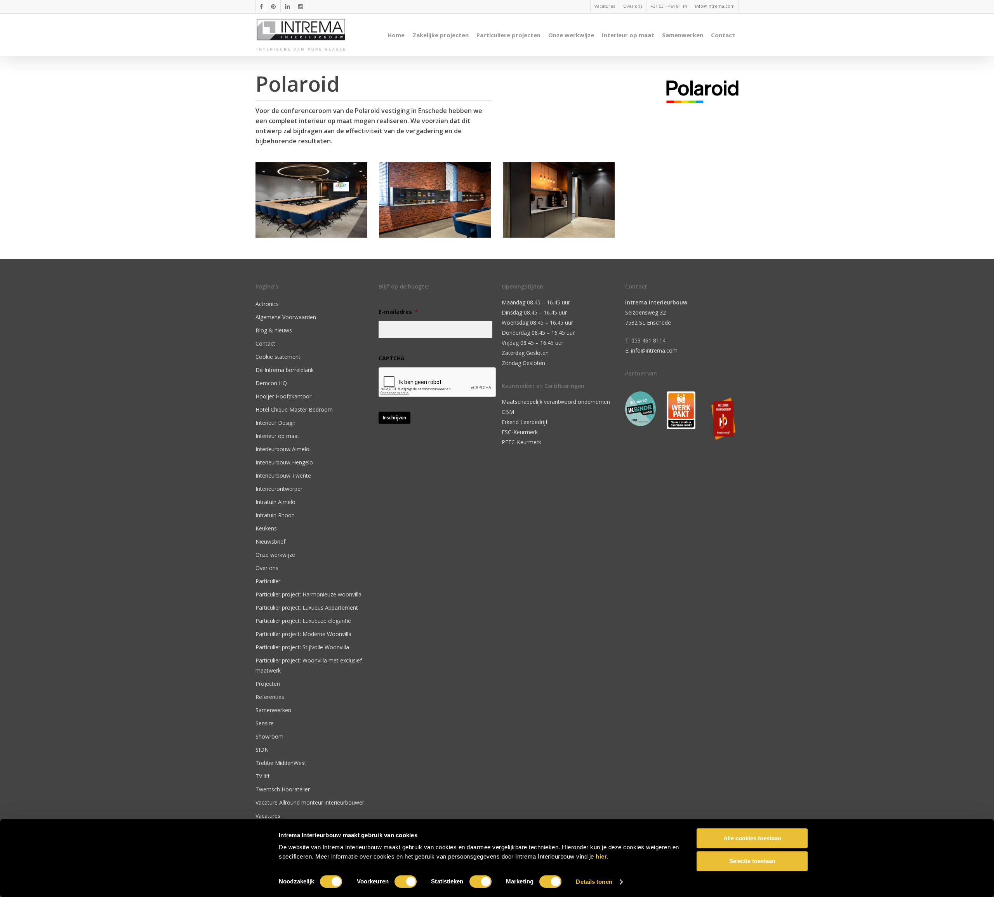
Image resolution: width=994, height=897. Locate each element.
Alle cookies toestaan (752, 838)
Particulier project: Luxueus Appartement (306, 607)
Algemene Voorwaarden (285, 317)
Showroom (269, 736)
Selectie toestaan (752, 861)
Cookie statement (278, 356)
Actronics (267, 304)
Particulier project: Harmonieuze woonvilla (308, 594)
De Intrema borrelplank (284, 370)
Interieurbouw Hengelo (284, 462)
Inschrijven (394, 417)
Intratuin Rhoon (275, 515)
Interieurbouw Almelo (282, 449)
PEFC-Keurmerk (521, 442)
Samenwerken (273, 710)
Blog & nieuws (273, 330)
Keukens (266, 528)
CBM (508, 411)
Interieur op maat (277, 436)
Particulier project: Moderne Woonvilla (303, 634)
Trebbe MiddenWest (280, 763)
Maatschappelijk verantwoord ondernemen (556, 401)
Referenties (269, 697)
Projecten (267, 683)
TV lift (262, 776)
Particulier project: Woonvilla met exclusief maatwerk (308, 665)
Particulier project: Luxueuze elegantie (303, 620)
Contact (265, 343)
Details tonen (594, 881)
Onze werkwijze (275, 554)
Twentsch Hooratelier (282, 789)
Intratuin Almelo (275, 502)
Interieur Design (275, 422)
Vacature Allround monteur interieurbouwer (309, 802)
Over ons (266, 568)
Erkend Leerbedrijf (524, 422)
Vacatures (267, 815)
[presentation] (438, 382)
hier (601, 856)
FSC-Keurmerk (520, 432)
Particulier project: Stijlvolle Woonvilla (302, 647)
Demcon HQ (271, 383)
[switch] (405, 881)
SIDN (262, 749)
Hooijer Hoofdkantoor (283, 396)
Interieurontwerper (278, 488)
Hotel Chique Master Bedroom (294, 409)
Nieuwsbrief (270, 541)
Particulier (267, 581)
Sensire (264, 723)
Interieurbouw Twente (283, 475)
